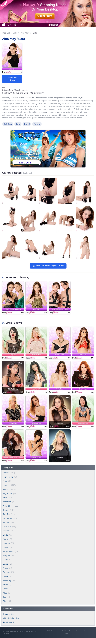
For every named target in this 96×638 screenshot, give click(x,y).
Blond (5, 601)
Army (5, 585)
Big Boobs (7, 493)
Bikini (5, 539)
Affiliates (68, 634)
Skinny (6, 531)
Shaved (6, 473)
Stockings (7, 518)
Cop (4, 597)
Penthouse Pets (10, 622)
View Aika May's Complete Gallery (50, 266)
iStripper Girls (8, 614)
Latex (5, 576)
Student (6, 572)
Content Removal (75, 631)
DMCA (64, 631)
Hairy (5, 560)
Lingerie (6, 485)
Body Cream (8, 551)
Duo (5, 481)
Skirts (5, 535)
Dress (5, 547)
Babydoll (6, 556)
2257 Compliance (53, 631)
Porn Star (7, 527)
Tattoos (6, 522)
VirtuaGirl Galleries (11, 618)
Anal (5, 498)
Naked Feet (8, 506)
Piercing (6, 489)
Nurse (5, 568)
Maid (5, 593)
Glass (5, 589)
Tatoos (6, 510)
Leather (6, 543)
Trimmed (7, 502)
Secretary (7, 580)
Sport (5, 564)
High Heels (8, 477)
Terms (86, 631)
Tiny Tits (6, 514)
